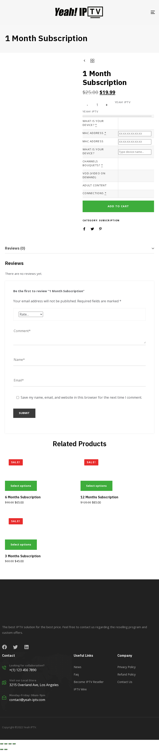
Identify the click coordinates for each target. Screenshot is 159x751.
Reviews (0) (15, 248)
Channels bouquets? (93, 163)
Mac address (94, 133)
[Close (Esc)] (1, 743)
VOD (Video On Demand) (94, 175)
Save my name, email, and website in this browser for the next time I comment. (81, 397)
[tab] (79, 248)
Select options (21, 486)
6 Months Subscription (23, 497)
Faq (76, 674)
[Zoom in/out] (14, 743)
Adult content (95, 185)
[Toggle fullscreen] (10, 743)
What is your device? (93, 123)
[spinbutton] (97, 105)
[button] (107, 105)
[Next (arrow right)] (5, 749)
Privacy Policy (126, 667)
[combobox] (134, 124)
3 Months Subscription (23, 556)
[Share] (5, 743)
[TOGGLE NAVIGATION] (130, 12)
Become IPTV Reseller (89, 682)
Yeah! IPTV (90, 111)
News (77, 667)
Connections (94, 193)
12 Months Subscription (99, 497)
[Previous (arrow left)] (1, 749)
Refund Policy (126, 674)
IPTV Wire (80, 689)
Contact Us (124, 682)
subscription (109, 220)
